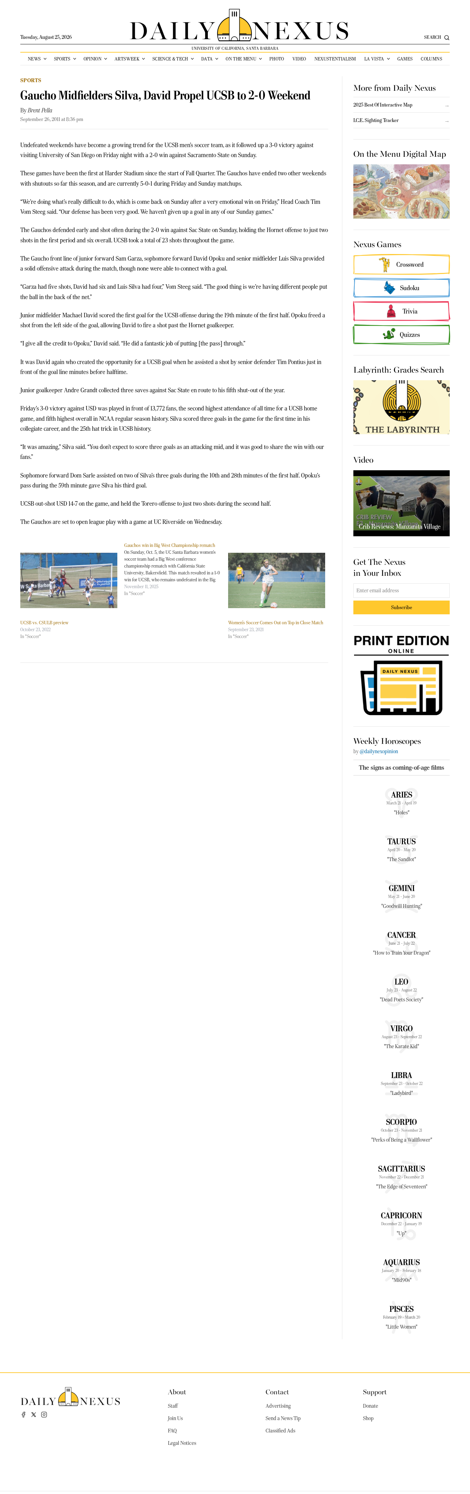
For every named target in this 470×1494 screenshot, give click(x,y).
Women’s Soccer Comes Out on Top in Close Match (275, 622)
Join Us (175, 1418)
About (177, 1391)
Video (299, 59)
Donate (370, 1406)
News (34, 59)
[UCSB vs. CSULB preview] (68, 580)
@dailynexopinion (379, 751)
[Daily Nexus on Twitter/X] (34, 1414)
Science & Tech (170, 59)
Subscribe (401, 607)
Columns (431, 59)
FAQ (172, 1431)
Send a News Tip (283, 1418)
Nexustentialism (335, 59)
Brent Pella (40, 110)
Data (207, 59)
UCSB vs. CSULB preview (44, 622)
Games (405, 59)
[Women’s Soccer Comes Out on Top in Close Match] (276, 580)
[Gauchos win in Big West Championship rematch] (176, 569)
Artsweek (127, 59)
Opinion (93, 59)
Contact (277, 1391)
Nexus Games (377, 244)
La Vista (374, 59)
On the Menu (241, 59)
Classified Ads (280, 1431)
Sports (62, 59)
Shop (368, 1418)
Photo (276, 59)
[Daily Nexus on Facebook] (23, 1414)
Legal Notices (182, 1443)
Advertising (278, 1406)
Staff (173, 1406)
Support (375, 1391)
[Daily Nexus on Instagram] (44, 1414)
